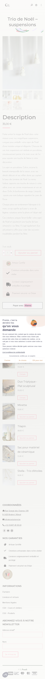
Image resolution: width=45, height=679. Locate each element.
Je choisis (22, 360)
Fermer (7, 360)
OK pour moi (37, 360)
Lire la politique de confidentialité (13, 352)
